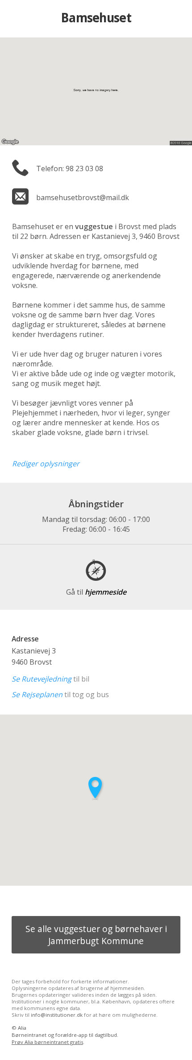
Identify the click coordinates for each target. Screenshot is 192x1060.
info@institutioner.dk (57, 1014)
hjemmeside (96, 592)
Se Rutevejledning (41, 679)
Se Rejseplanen (37, 694)
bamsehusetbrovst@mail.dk (82, 197)
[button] (96, 788)
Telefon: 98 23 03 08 (69, 168)
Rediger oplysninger (45, 463)
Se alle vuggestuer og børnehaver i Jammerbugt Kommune (96, 935)
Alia (22, 1027)
